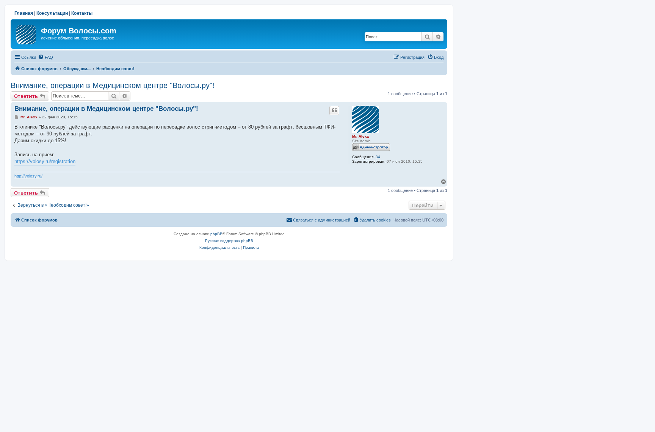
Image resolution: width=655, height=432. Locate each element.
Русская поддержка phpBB (229, 241)
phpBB (216, 234)
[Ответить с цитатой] (334, 110)
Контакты (81, 13)
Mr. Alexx (360, 136)
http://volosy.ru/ (28, 176)
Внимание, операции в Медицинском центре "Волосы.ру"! (113, 85)
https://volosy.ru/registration (44, 161)
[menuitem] (45, 57)
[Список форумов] (27, 33)
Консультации (52, 13)
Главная (23, 13)
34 (378, 157)
